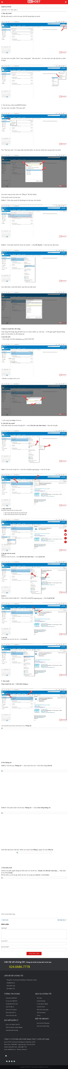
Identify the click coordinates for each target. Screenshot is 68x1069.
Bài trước (5, 920)
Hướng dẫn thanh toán (12, 1004)
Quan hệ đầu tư (10, 1007)
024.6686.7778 (19, 967)
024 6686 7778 (11, 988)
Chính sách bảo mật (11, 1015)
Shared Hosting (41, 1001)
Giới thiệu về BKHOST (11, 998)
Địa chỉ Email (5, 947)
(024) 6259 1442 (11, 985)
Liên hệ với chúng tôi (11, 1009)
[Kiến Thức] (34, 2)
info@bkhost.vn (11, 983)
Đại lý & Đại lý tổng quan (43, 1023)
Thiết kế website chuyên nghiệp (14, 1027)
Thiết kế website (41, 1012)
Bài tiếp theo (62, 920)
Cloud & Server (41, 1007)
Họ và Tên (4, 941)
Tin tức (38, 1015)
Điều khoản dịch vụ (11, 1012)
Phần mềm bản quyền (43, 1009)
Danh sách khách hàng (43, 1026)
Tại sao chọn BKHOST (11, 1001)
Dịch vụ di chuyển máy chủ (13, 1024)
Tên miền (39, 998)
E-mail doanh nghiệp (42, 1004)
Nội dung (4, 928)
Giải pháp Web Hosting (12, 1030)
